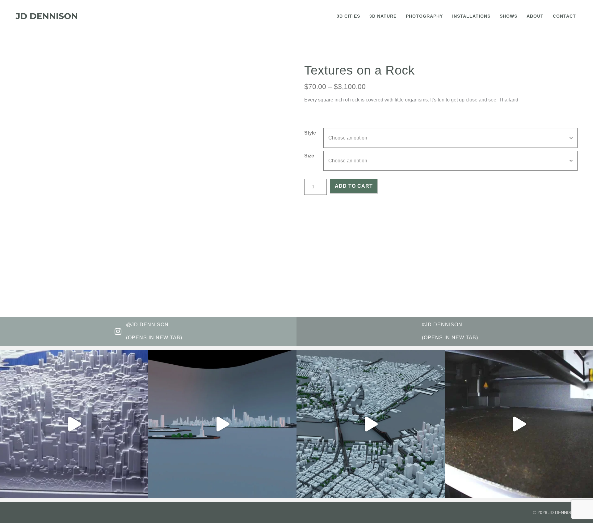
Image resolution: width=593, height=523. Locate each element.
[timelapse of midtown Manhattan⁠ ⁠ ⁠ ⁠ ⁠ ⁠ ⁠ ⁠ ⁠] (519, 424)
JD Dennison (563, 512)
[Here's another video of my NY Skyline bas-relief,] (74, 424)
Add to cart (354, 186)
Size (309, 155)
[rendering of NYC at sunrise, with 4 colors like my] (370, 424)
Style (310, 132)
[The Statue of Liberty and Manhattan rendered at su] (222, 424)
